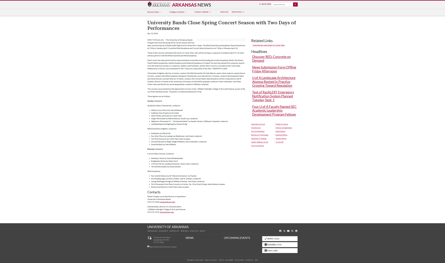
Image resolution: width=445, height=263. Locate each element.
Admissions (152, 231)
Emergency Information (195, 260)
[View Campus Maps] (149, 240)
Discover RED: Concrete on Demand (271, 59)
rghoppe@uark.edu (167, 202)
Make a (272, 250)
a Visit (274, 244)
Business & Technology (259, 135)
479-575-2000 (158, 242)
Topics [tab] (153, 12)
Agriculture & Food (258, 124)
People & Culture (282, 124)
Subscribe (224, 12)
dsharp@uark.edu (167, 212)
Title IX (221, 260)
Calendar (202, 12)
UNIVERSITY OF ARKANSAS (168, 227)
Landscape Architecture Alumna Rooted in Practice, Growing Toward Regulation (274, 81)
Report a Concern (211, 260)
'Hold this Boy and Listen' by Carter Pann (268, 45)
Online (273, 238)
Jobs (256, 260)
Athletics (194, 231)
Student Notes (281, 138)
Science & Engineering (284, 128)
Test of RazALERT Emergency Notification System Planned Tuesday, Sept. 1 (273, 96)
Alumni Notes (280, 131)
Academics (163, 231)
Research (185, 231)
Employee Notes (282, 135)
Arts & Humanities (258, 131)
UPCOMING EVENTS (237, 237)
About (202, 231)
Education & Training (258, 138)
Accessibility (229, 260)
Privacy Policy (239, 260)
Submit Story (237, 12)
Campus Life (174, 231)
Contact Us (249, 260)
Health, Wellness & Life (259, 142)
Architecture (256, 128)
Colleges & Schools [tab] (177, 12)
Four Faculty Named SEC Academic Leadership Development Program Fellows (274, 110)
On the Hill (279, 142)
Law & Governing (257, 146)
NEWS (190, 237)
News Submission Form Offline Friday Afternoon (274, 69)
